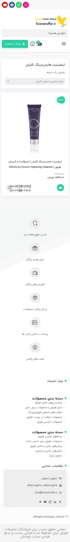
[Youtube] (5, 5)
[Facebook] (12, 5)
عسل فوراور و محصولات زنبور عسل (43, 407)
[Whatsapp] (19, 5)
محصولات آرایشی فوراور (49, 422)
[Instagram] (26, 5)
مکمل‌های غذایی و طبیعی (49, 451)
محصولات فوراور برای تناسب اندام (44, 441)
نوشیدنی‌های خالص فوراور (48, 402)
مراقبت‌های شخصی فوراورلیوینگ (45, 412)
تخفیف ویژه (55, 455)
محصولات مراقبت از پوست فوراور (44, 417)
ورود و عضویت (12, 43)
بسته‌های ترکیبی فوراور (50, 436)
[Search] (6, 33)
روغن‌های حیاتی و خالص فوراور (46, 446)
